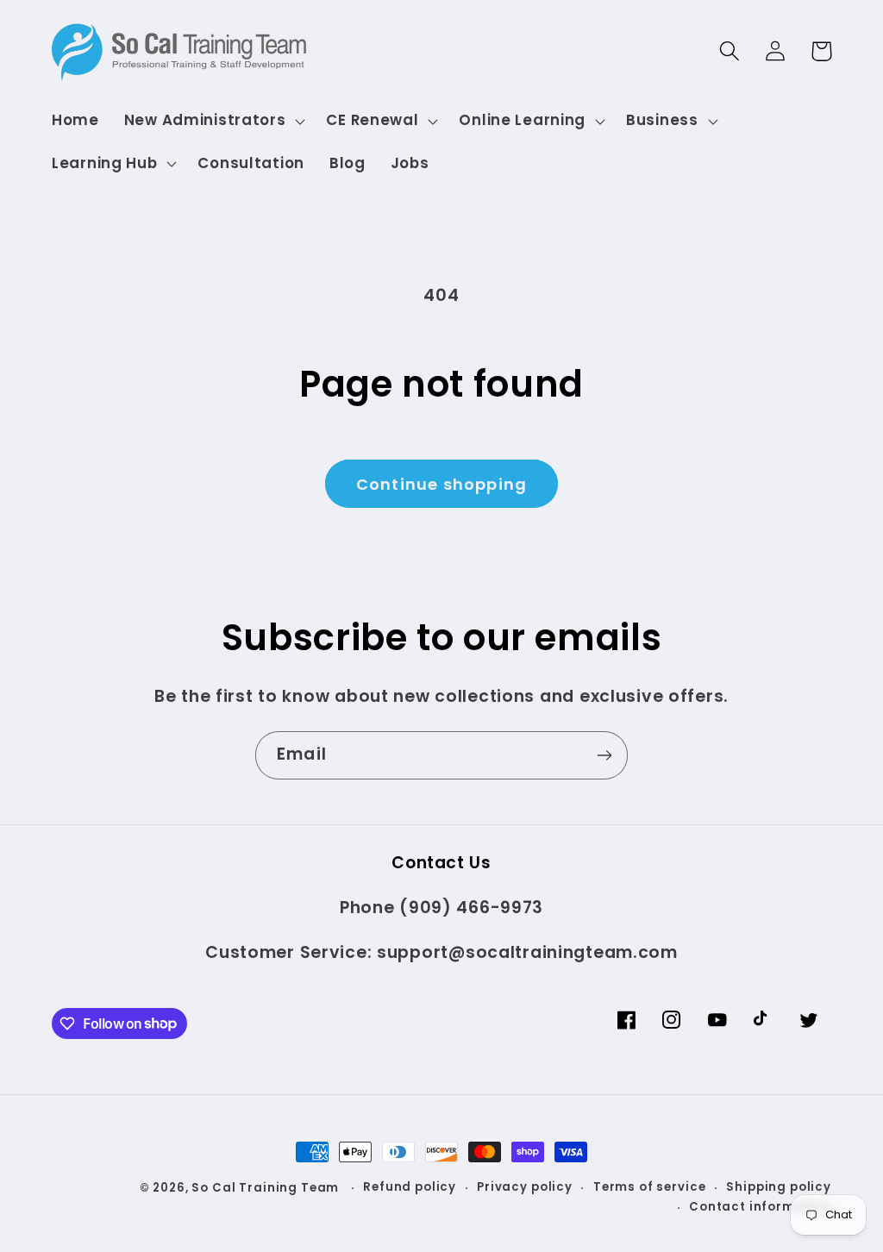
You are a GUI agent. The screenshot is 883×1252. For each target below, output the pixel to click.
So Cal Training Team (266, 1188)
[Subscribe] (604, 755)
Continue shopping (441, 484)
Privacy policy (525, 1187)
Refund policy (409, 1187)
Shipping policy (778, 1187)
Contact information (760, 1207)
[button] (212, 120)
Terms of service (649, 1187)
